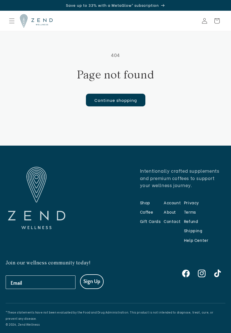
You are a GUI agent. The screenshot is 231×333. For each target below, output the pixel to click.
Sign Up (91, 281)
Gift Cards (150, 221)
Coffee (146, 212)
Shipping (193, 230)
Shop (145, 202)
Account (172, 202)
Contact (172, 221)
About (170, 212)
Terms (190, 212)
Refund (191, 221)
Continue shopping (115, 100)
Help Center (196, 240)
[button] (12, 21)
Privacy (191, 202)
